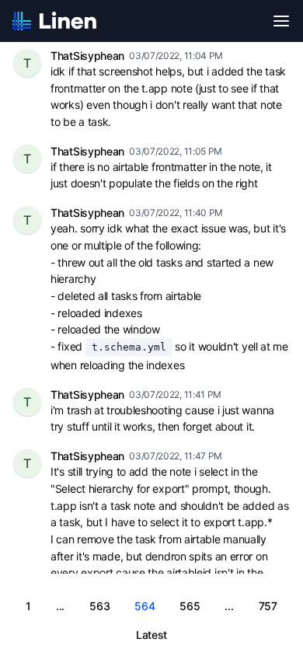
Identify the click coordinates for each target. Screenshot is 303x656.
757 (268, 605)
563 (99, 605)
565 (189, 605)
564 (144, 605)
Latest (151, 634)
